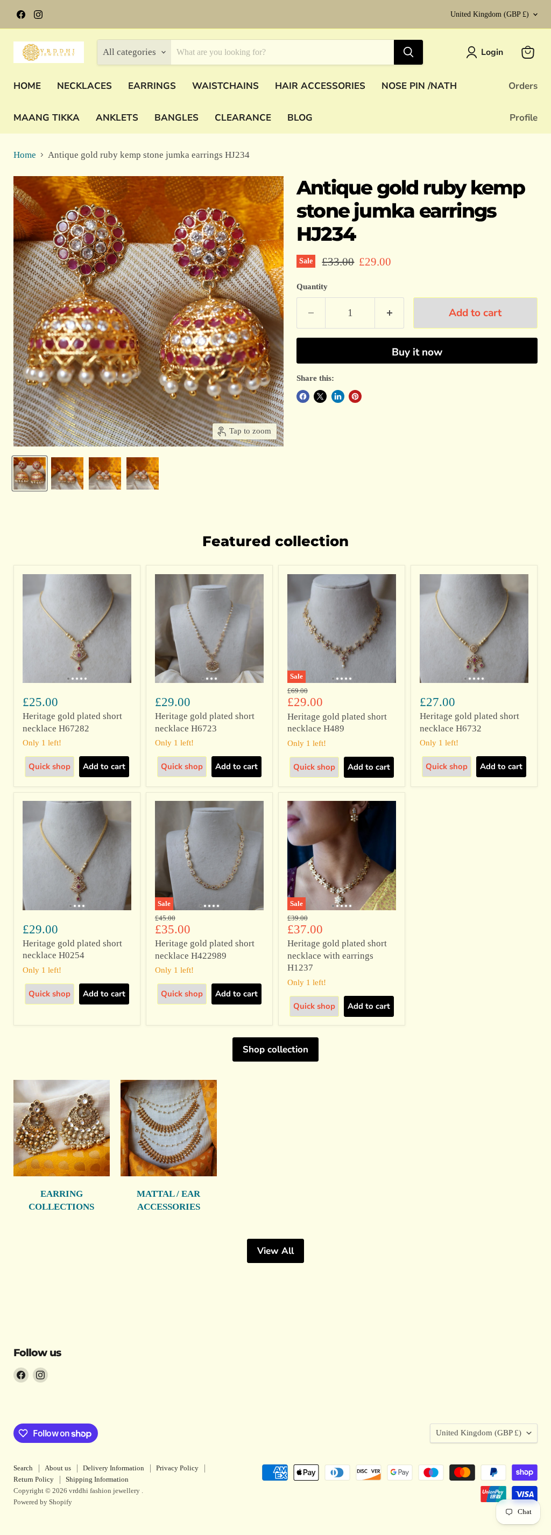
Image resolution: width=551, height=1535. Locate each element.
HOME (27, 86)
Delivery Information (113, 1468)
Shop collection (275, 1049)
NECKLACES (84, 86)
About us (58, 1468)
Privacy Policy (177, 1468)
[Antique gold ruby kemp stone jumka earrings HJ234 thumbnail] (29, 473)
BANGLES (176, 117)
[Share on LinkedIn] (337, 396)
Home (24, 155)
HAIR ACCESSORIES (320, 86)
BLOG (300, 117)
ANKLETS (117, 117)
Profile (524, 117)
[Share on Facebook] (302, 396)
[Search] (408, 52)
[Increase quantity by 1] (389, 313)
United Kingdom (489, 14)
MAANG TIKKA (46, 117)
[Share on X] (320, 396)
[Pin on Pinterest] (355, 396)
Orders (523, 86)
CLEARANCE (243, 117)
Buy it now (417, 352)
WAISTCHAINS (225, 86)
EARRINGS (152, 86)
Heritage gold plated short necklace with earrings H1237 (337, 955)
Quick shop (49, 766)
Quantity (312, 286)
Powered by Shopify (42, 1502)
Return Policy (33, 1479)
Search (23, 1468)
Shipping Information (97, 1479)
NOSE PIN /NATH (419, 86)
